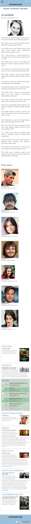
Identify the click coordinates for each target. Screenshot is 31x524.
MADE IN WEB (26, 521)
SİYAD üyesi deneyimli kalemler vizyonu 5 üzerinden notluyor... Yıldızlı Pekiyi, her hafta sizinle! (9, 352)
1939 (7, 115)
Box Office (6, 381)
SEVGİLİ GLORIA (6, 453)
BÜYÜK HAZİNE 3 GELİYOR (9, 430)
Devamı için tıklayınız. (15, 409)
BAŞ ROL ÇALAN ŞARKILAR (12, 471)
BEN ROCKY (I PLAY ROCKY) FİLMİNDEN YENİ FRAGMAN (9, 368)
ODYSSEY (11, 388)
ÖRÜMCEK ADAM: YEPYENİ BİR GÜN (18, 383)
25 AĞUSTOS (5, 327)
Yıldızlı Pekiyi (7, 346)
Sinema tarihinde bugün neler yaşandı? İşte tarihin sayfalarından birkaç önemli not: (10, 419)
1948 (4, 58)
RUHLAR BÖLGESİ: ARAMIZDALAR (17, 393)
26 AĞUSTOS (5, 303)
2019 (2, 55)
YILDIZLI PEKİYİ (6, 348)
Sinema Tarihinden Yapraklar (12, 413)
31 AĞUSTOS (5, 186)
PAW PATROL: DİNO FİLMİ (15, 398)
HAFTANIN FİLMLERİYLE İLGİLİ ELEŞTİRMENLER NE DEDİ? (10, 497)
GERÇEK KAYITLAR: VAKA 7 (16, 403)
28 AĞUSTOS (5, 259)
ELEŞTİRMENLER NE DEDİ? (12, 495)
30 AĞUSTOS (5, 210)
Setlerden (5, 428)
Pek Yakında (6, 365)
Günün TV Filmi (7, 451)
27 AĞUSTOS (5, 279)
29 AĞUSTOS (5, 234)
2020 (2, 111)
